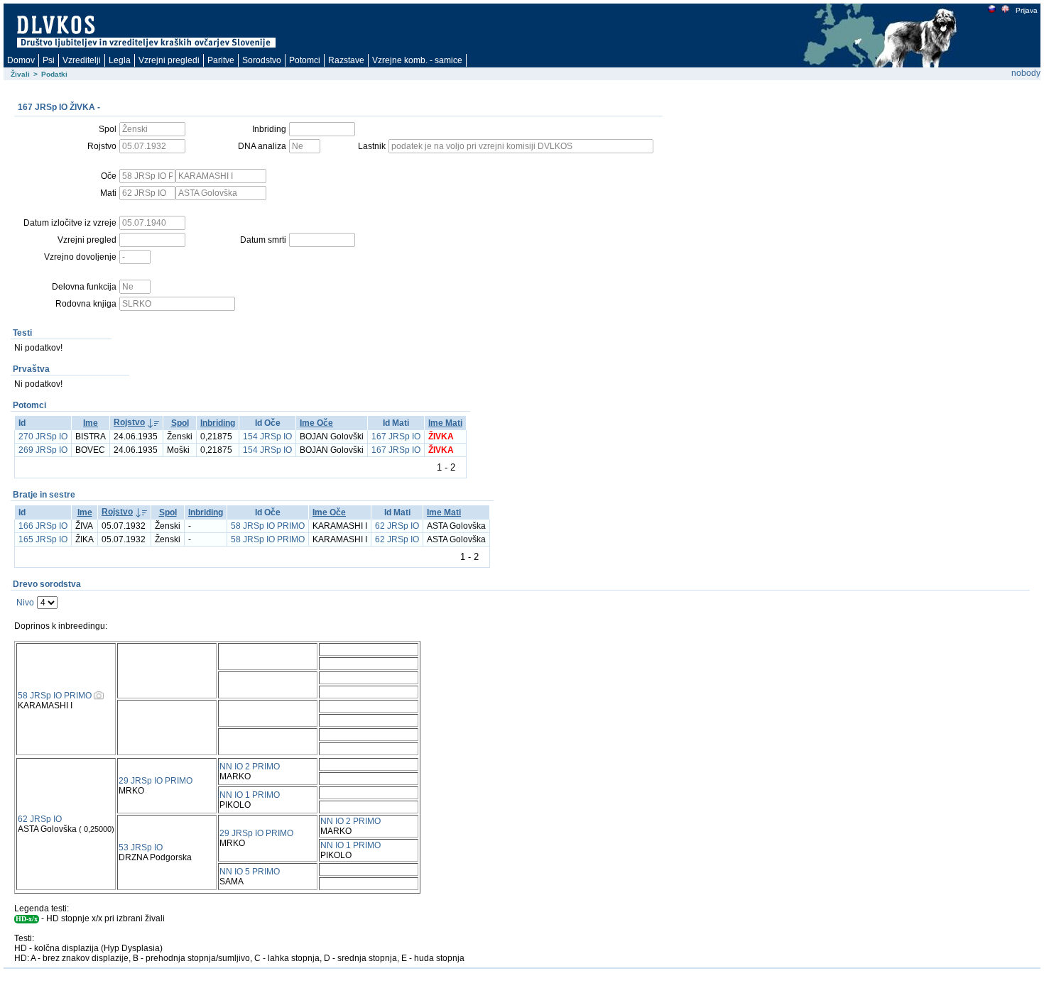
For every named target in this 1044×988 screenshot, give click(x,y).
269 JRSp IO (42, 450)
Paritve (220, 60)
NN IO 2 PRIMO (249, 767)
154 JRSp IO (267, 436)
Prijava (1027, 10)
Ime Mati (445, 423)
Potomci (304, 60)
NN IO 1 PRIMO (249, 795)
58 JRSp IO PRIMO (268, 526)
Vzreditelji (81, 60)
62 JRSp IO (397, 526)
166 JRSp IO (42, 526)
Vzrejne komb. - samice (417, 60)
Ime (90, 423)
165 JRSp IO (42, 539)
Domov (21, 60)
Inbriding (217, 423)
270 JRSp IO (42, 436)
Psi (49, 60)
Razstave (346, 60)
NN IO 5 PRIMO (249, 872)
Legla (120, 60)
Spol (180, 423)
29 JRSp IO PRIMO (155, 781)
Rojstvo (129, 422)
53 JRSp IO (141, 847)
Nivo (25, 603)
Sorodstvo (261, 60)
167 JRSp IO (395, 436)
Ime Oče (316, 423)
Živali (20, 74)
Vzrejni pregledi (169, 60)
